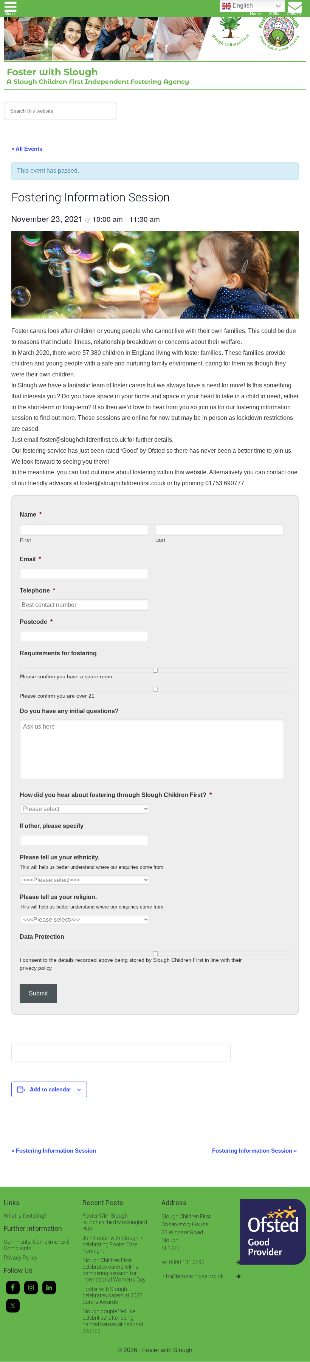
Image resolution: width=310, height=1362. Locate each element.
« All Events (26, 148)
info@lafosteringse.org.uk (192, 1276)
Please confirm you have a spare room (66, 676)
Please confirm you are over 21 (57, 696)
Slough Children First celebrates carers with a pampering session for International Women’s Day (114, 1270)
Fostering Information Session (53, 1150)
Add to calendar (50, 1089)
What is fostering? (25, 1216)
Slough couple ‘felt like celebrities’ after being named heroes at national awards (112, 1321)
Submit (38, 993)
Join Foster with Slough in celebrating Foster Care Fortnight (113, 1244)
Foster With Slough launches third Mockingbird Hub (114, 1222)
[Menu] (10, 5)
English (242, 5)
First (25, 540)
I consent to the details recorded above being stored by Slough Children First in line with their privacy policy (131, 964)
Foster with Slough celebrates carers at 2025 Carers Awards (112, 1295)
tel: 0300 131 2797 (183, 1262)
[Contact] (294, 5)
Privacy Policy (20, 1258)
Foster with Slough (167, 1350)
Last (160, 540)
